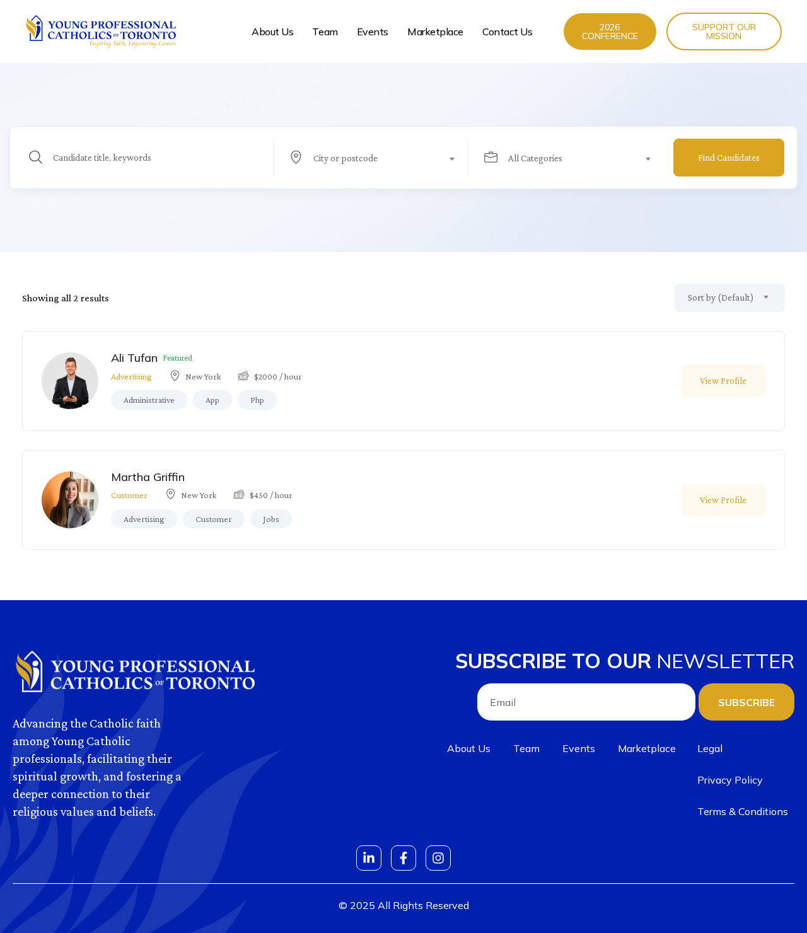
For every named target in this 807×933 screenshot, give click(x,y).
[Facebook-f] (403, 858)
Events (372, 31)
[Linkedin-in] (368, 858)
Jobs (271, 519)
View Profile (723, 381)
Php (257, 400)
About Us (272, 31)
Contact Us (507, 31)
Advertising (131, 376)
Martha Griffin (148, 477)
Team (324, 31)
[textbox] (370, 158)
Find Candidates (729, 158)
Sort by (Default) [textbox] (721, 298)
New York (203, 376)
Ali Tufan (134, 358)
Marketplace (435, 31)
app (212, 400)
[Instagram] (438, 858)
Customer (129, 495)
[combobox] (378, 158)
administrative (149, 400)
